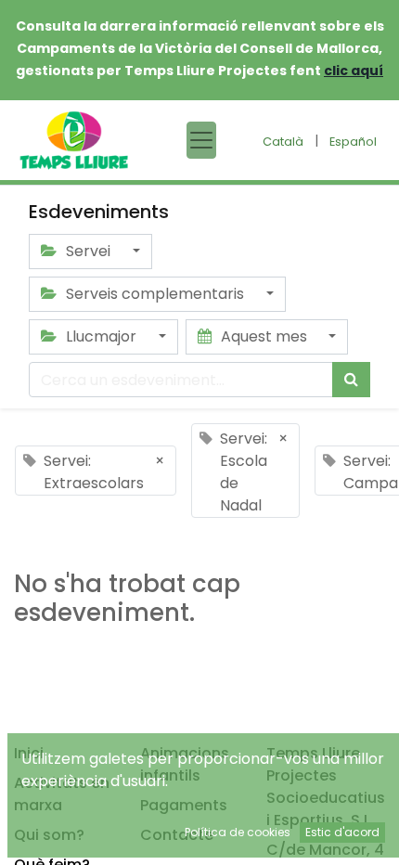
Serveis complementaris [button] (155, 293)
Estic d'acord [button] (342, 832)
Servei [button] (88, 251)
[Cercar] (351, 379)
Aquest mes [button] (264, 336)
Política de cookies (237, 832)
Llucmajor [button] (101, 336)
